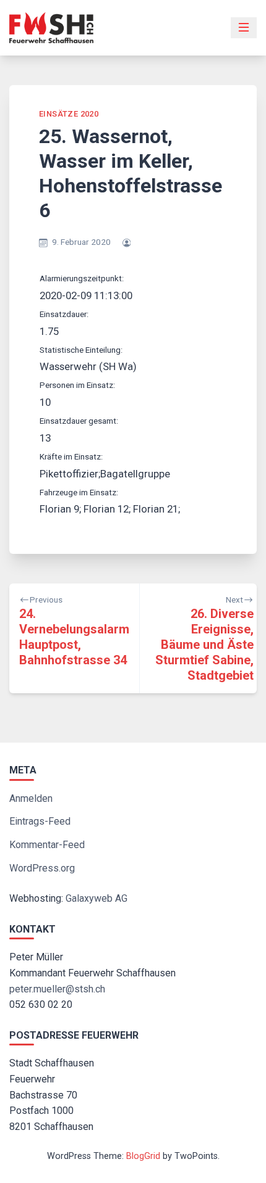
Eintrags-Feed (40, 821)
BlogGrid (143, 1156)
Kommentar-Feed (47, 845)
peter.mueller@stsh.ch (57, 989)
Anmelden (31, 798)
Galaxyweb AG (96, 898)
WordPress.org (42, 868)
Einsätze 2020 (68, 113)
